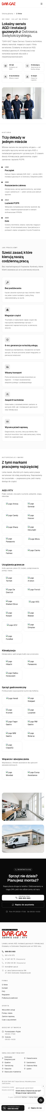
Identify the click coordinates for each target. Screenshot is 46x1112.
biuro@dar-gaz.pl (11, 967)
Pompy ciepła (7, 1013)
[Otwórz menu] (41, 3)
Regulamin (6, 995)
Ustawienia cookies (8, 1087)
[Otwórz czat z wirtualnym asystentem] (41, 1100)
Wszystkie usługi (8, 1010)
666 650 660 (10, 951)
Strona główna (7, 14)
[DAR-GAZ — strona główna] (8, 3)
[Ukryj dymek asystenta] (43, 1086)
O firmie (5, 985)
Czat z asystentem (9, 1020)
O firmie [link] (19, 14)
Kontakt (5, 988)
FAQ (3, 991)
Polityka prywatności (10, 998)
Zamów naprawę (8, 1016)
